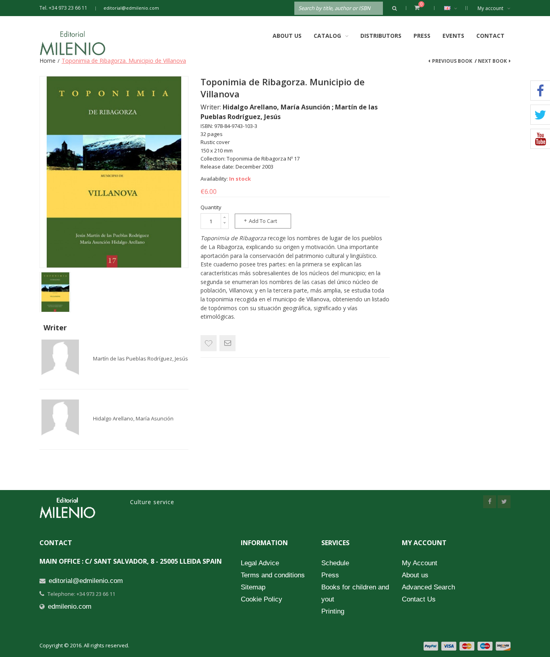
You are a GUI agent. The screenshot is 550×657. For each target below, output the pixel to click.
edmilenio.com (69, 606)
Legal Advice (260, 563)
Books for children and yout (355, 593)
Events (453, 35)
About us (415, 575)
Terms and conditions (273, 575)
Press (422, 35)
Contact (490, 35)
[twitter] (504, 501)
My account (490, 8)
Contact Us (419, 599)
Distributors (380, 35)
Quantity (211, 207)
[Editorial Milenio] (79, 43)
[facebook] (489, 501)
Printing (332, 611)
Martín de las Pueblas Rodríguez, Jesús (140, 358)
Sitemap (253, 587)
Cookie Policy (261, 599)
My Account (419, 563)
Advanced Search (428, 587)
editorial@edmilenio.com (131, 8)
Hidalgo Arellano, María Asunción (133, 418)
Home (47, 60)
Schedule (335, 563)
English (452, 8)
